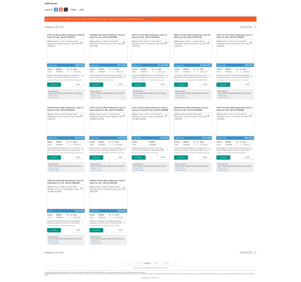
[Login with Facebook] (56, 11)
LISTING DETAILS (54, 85)
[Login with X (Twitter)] (66, 11)
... (134, 263)
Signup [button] (73, 9)
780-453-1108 (52, 95)
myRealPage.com (154, 278)
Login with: (49, 10)
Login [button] (81, 9)
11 (167, 263)
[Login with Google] (61, 11)
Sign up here (148, 19)
